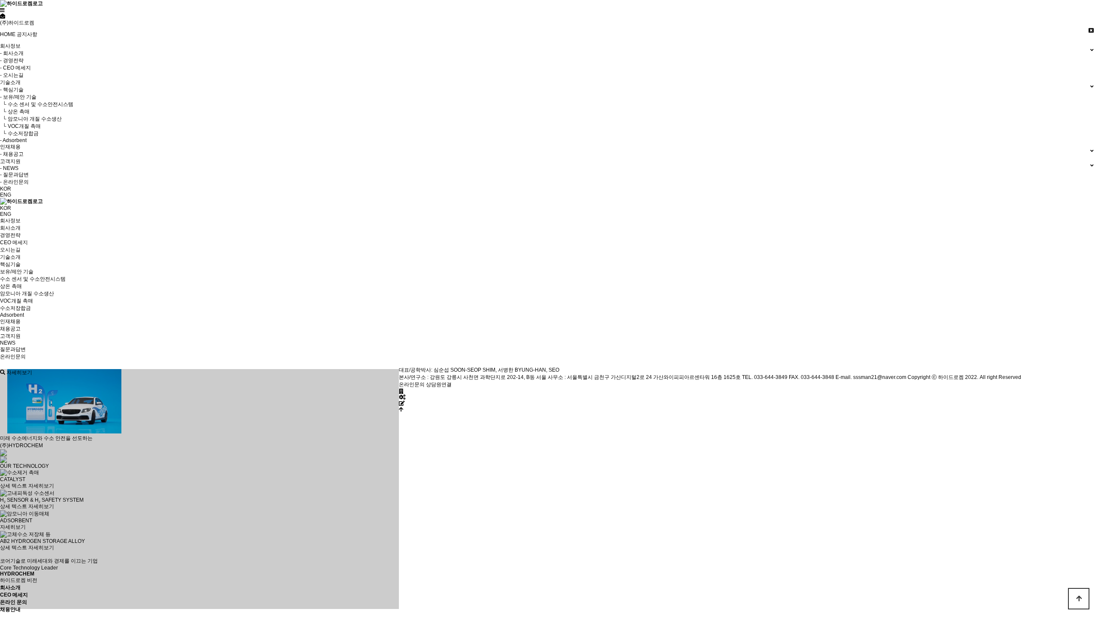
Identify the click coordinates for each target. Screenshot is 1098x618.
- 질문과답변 (14, 175)
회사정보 (10, 221)
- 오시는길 (12, 75)
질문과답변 (13, 349)
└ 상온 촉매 (15, 112)
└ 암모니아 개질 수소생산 (31, 119)
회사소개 (10, 228)
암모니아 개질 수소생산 (27, 294)
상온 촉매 (11, 286)
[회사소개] (401, 391)
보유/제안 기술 (16, 272)
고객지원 (10, 336)
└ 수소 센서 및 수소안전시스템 (36, 104)
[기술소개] (402, 397)
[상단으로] (401, 409)
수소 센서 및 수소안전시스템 (33, 279)
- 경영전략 (12, 61)
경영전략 (10, 235)
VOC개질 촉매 (16, 301)
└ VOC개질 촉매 (20, 126)
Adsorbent (12, 315)
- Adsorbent (13, 140)
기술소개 (10, 257)
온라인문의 (13, 357)
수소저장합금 (15, 308)
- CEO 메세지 (15, 68)
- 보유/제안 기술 (18, 97)
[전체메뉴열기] (2, 10)
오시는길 (10, 250)
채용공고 (10, 329)
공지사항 (27, 34)
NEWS (7, 343)
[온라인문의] (402, 403)
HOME (7, 34)
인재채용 (10, 321)
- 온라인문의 (14, 182)
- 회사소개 (12, 53)
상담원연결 (439, 385)
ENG (5, 195)
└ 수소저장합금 (19, 133)
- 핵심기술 (12, 90)
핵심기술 (10, 264)
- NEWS (9, 168)
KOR (5, 189)
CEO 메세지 (14, 242)
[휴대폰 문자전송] (2, 16)
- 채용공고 (12, 154)
